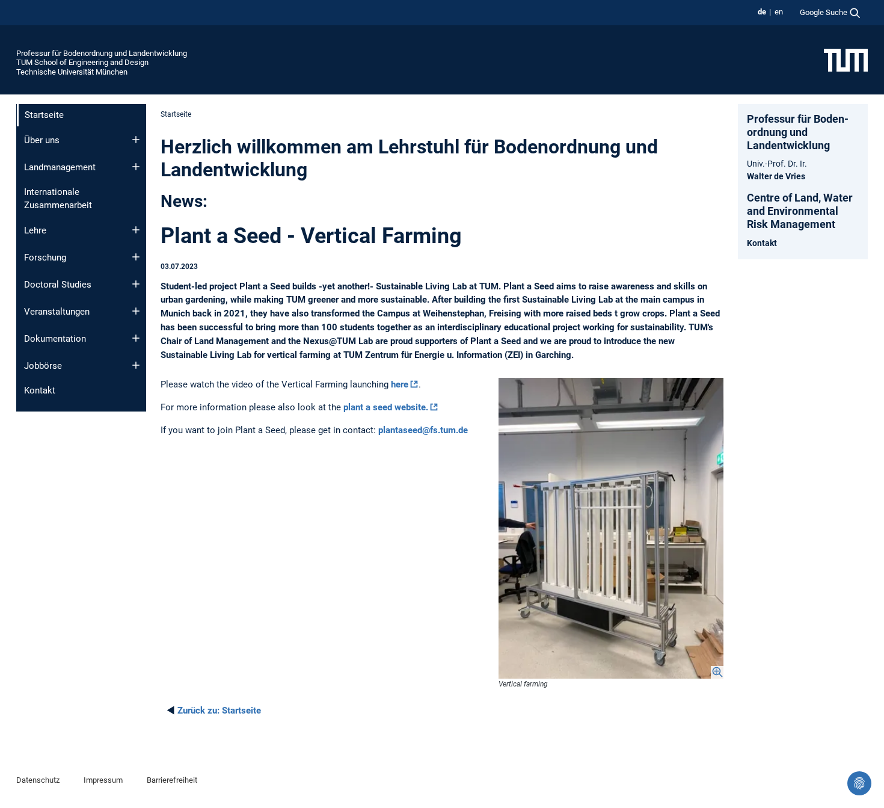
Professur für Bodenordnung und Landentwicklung (101, 53)
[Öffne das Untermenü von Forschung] (136, 257)
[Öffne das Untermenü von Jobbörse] (136, 365)
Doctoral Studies (57, 284)
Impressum (103, 780)
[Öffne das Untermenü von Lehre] (136, 230)
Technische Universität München (71, 71)
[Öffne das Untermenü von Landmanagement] (136, 166)
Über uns (42, 140)
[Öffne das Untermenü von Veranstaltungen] (136, 311)
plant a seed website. (385, 407)
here (399, 384)
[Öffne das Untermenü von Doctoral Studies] (136, 284)
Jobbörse (43, 365)
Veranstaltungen (57, 311)
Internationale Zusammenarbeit (58, 199)
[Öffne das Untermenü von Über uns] (136, 139)
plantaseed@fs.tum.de (423, 430)
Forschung (45, 257)
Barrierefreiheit (172, 780)
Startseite (219, 710)
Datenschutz (38, 780)
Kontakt (39, 390)
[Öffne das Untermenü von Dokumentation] (136, 338)
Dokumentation (55, 338)
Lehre (35, 230)
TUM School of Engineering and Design (82, 62)
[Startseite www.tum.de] (846, 59)
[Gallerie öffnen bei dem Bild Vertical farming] (611, 528)
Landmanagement (60, 167)
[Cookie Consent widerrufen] (859, 783)
